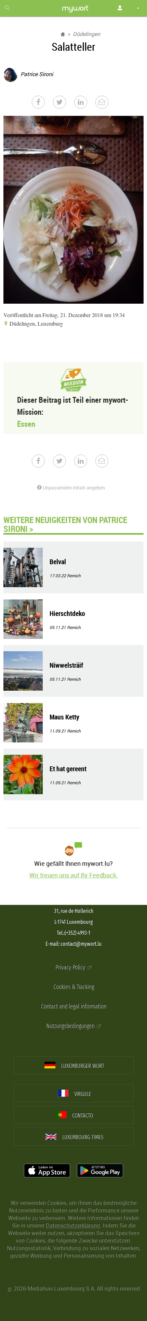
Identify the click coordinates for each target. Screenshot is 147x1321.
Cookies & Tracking (73, 987)
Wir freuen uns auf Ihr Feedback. (73, 875)
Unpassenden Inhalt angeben (73, 487)
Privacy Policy (70, 967)
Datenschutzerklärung (73, 1225)
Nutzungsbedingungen (71, 1026)
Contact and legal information (73, 1006)
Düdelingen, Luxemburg (35, 323)
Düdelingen (86, 34)
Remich (74, 575)
